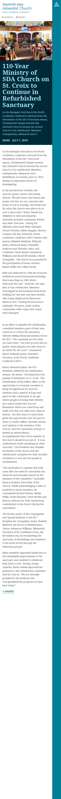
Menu (21, 17)
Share (9, 591)
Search (8, 17)
